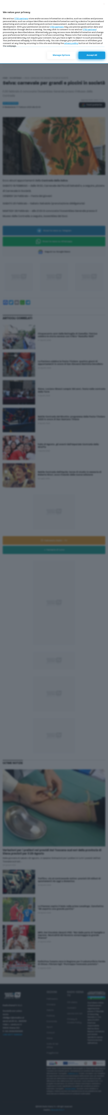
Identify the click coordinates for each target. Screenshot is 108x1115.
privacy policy (71, 43)
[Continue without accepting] (104, 4)
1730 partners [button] (21, 19)
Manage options (61, 55)
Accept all (92, 55)
